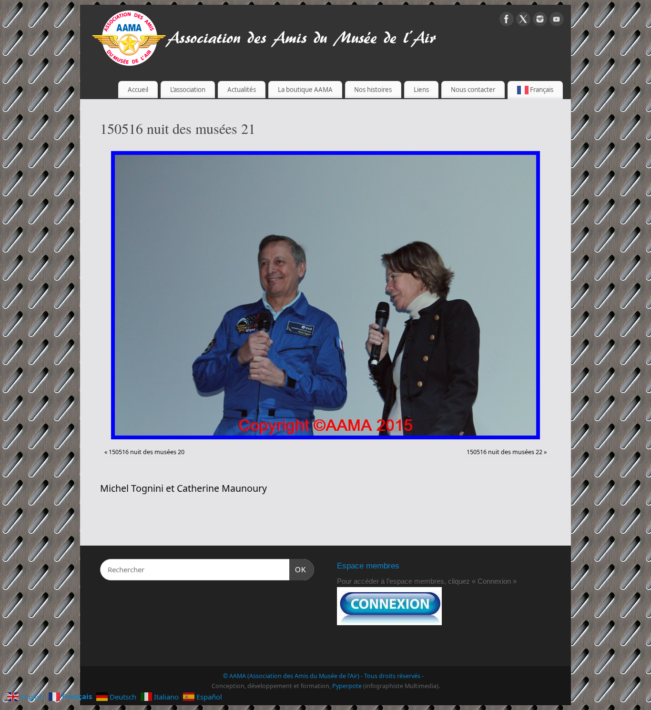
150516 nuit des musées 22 (504, 452)
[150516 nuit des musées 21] (325, 295)
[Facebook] (506, 21)
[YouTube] (556, 21)
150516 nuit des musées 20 (146, 452)
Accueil (138, 89)
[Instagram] (540, 21)
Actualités (241, 89)
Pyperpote (347, 686)
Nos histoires (373, 89)
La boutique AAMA (305, 89)
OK (297, 569)
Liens (421, 89)
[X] (523, 21)
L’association (187, 89)
